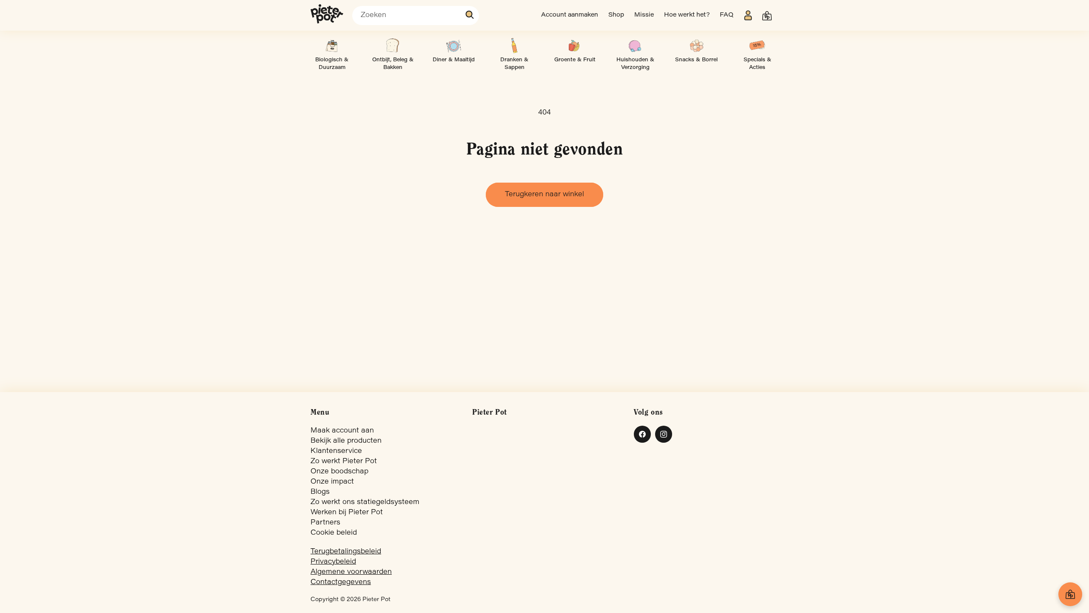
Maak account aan (342, 430)
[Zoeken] (470, 15)
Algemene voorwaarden (351, 572)
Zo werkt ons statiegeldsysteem (365, 502)
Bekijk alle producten (346, 441)
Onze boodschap (339, 471)
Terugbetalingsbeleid (346, 551)
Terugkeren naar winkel (544, 194)
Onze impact (332, 481)
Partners (325, 522)
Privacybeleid (333, 562)
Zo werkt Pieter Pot (344, 461)
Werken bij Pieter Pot (347, 512)
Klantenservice (336, 451)
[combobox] (415, 15)
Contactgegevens (341, 582)
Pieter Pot (376, 600)
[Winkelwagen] (1070, 594)
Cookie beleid (334, 533)
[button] (767, 15)
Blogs (320, 492)
